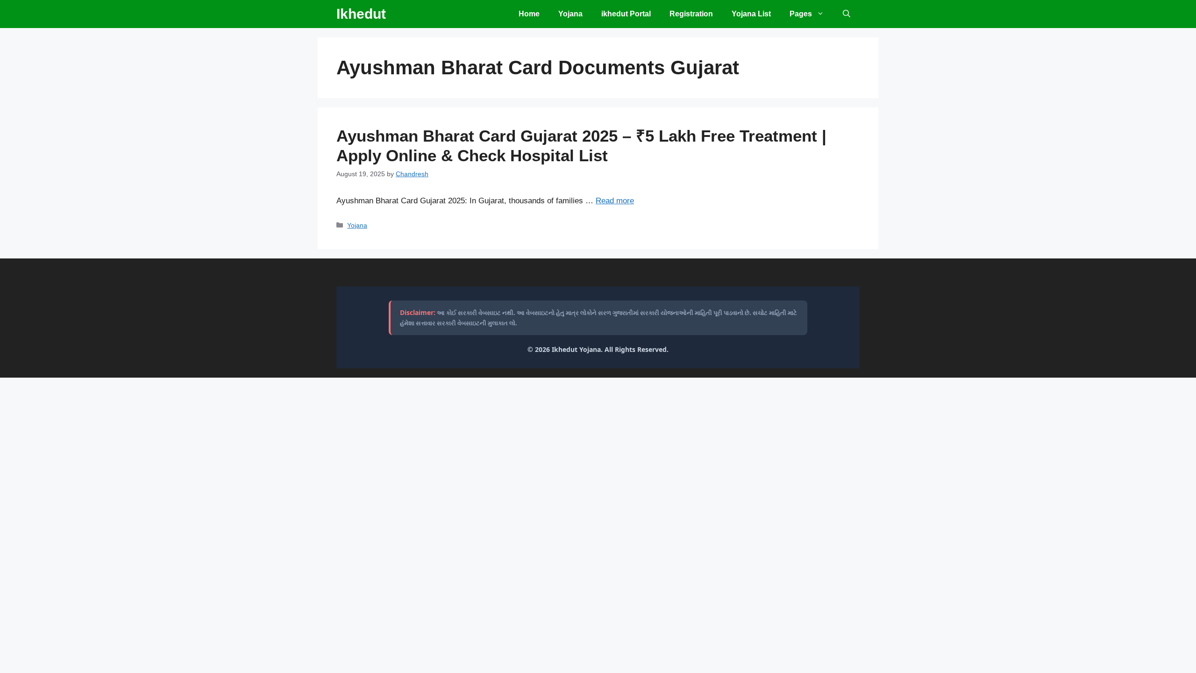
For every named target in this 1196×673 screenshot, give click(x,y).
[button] (846, 14)
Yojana (570, 14)
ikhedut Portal (626, 14)
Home (529, 14)
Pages (801, 14)
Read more (615, 200)
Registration (691, 14)
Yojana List (751, 14)
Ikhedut (361, 13)
